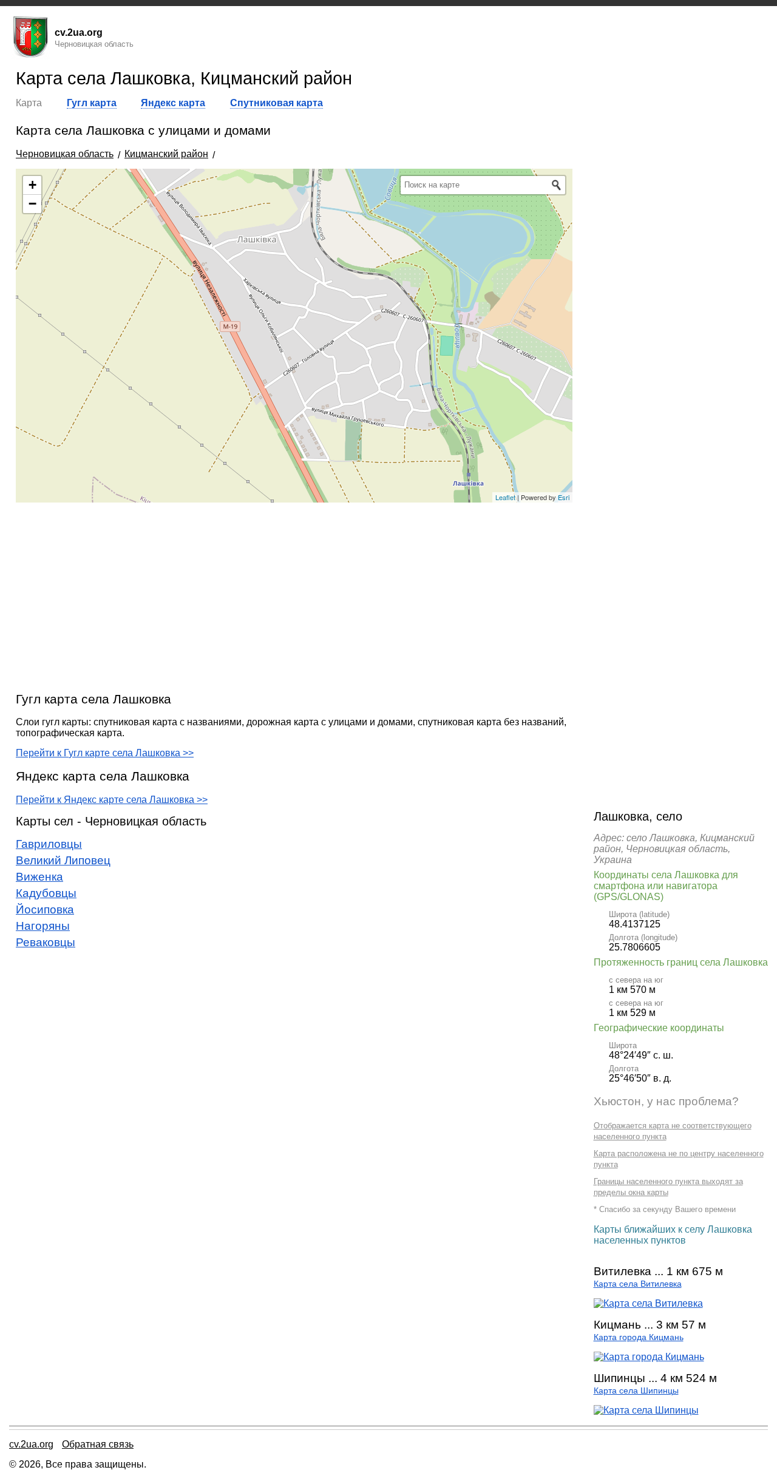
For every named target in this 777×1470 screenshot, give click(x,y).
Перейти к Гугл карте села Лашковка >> (105, 753)
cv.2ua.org (31, 1444)
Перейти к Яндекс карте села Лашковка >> (112, 799)
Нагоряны (43, 926)
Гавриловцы (49, 844)
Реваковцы (45, 942)
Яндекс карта (173, 103)
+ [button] (32, 184)
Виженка (39, 876)
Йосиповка (45, 909)
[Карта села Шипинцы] (646, 1410)
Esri (563, 497)
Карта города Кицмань (639, 1337)
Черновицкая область (65, 154)
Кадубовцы (46, 893)
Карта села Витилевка (638, 1284)
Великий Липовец (63, 860)
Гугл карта (92, 103)
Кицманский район (166, 154)
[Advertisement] (294, 597)
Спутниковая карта (276, 103)
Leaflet (505, 497)
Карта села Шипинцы (636, 1390)
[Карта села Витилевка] (648, 1303)
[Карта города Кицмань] (649, 1357)
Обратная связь (98, 1444)
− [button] (32, 203)
